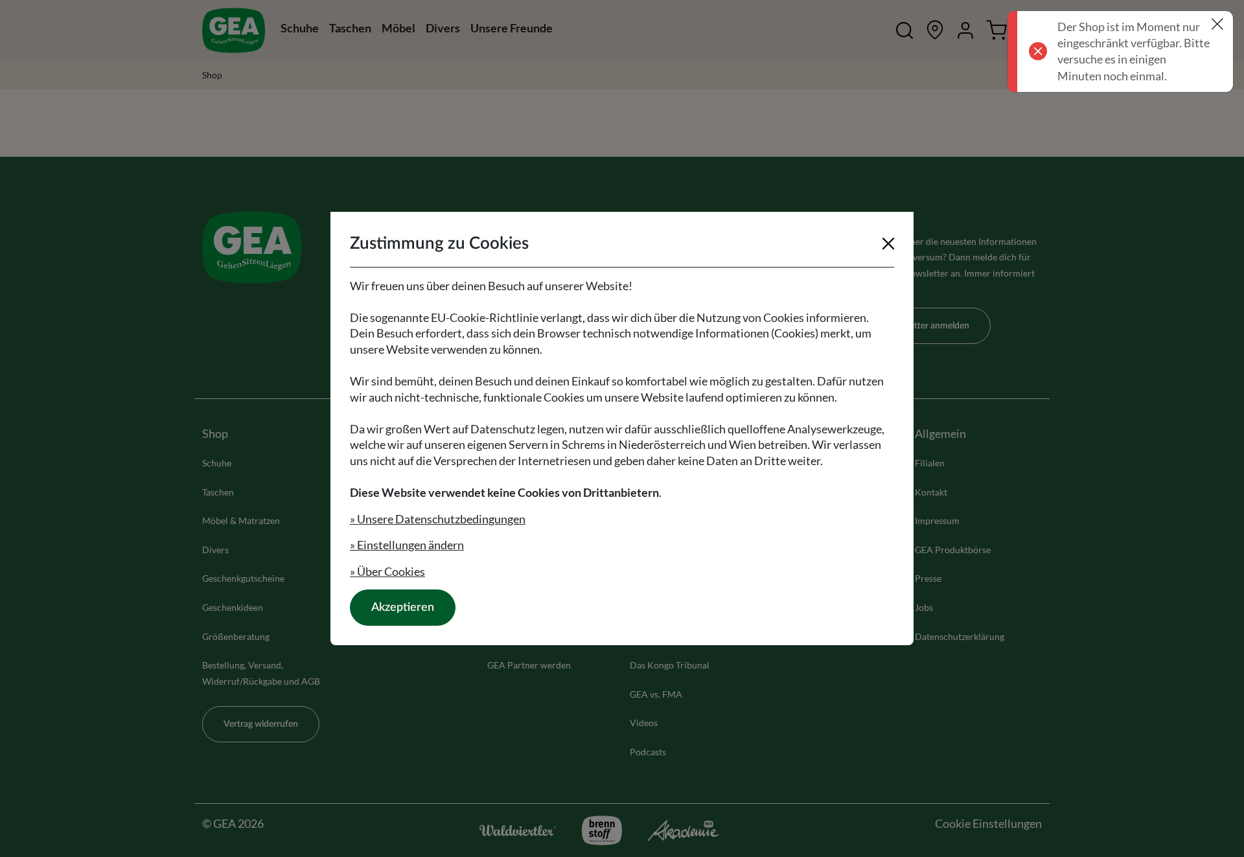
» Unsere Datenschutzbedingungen (437, 519)
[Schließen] (888, 243)
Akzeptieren (402, 607)
